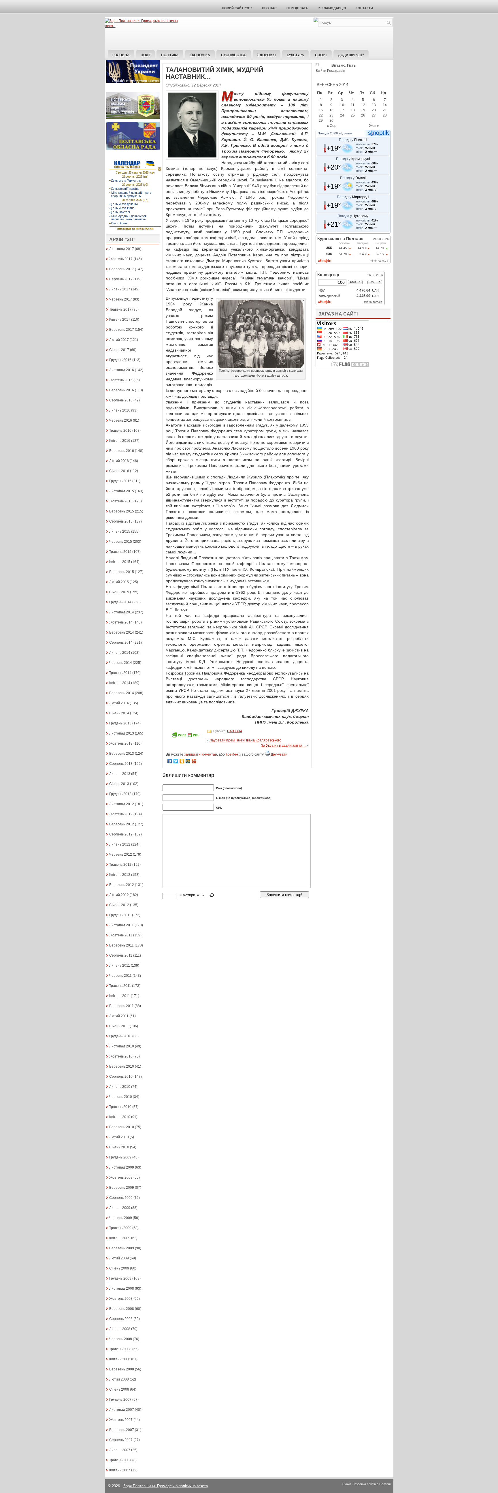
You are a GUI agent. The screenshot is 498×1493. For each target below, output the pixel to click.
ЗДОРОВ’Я (266, 55)
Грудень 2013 (120, 723)
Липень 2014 (119, 653)
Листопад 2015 (121, 491)
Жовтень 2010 (121, 1056)
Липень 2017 (119, 289)
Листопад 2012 (121, 804)
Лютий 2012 (119, 895)
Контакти (364, 8)
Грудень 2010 (120, 1036)
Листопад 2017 (121, 249)
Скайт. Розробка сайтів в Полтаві (366, 1484)
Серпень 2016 (121, 400)
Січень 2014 (119, 713)
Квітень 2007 (119, 1470)
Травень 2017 (120, 309)
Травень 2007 (120, 1460)
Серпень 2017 (121, 279)
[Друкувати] (267, 754)
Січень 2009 (119, 1268)
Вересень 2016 (121, 390)
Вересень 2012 (121, 824)
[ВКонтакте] (170, 761)
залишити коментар (200, 754)
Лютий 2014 (119, 703)
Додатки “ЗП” (351, 55)
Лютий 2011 (119, 1016)
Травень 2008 (120, 1349)
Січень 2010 (119, 1147)
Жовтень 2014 (121, 622)
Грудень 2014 (120, 602)
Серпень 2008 (121, 1319)
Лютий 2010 (119, 1137)
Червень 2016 (120, 420)
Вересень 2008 (121, 1309)
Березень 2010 (121, 1127)
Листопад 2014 (121, 612)
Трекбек (232, 754)
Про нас (269, 8)
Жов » (374, 126)
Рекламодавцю (332, 8)
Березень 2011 (121, 1006)
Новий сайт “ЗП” (237, 8)
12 (363, 105)
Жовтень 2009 (121, 1177)
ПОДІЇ (145, 55)
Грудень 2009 (120, 1157)
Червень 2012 (120, 854)
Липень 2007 (119, 1450)
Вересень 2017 (121, 269)
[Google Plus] (194, 761)
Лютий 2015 (119, 582)
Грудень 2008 (120, 1278)
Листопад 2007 (121, 1410)
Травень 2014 (120, 673)
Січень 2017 (119, 350)
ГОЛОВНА (234, 731)
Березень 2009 (121, 1248)
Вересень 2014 (121, 632)
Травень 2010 (120, 1107)
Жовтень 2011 (120, 935)
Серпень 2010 (121, 1077)
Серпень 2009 (121, 1198)
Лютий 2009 (119, 1258)
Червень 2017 (120, 299)
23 (331, 115)
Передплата (297, 8)
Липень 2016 (119, 410)
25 (353, 115)
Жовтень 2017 (121, 259)
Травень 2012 (120, 865)
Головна (121, 55)
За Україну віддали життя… (283, 745)
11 (352, 105)
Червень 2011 (120, 976)
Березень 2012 (121, 885)
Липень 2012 (119, 844)
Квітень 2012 (119, 875)
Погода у (353, 140)
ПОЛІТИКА (170, 55)
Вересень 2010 (121, 1066)
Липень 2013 (119, 774)
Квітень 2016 (119, 441)
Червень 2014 (120, 663)
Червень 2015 (120, 542)
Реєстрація (336, 71)
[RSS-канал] (316, 21)
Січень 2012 (119, 905)
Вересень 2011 (121, 945)
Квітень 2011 (119, 996)
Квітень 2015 (119, 562)
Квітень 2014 (119, 683)
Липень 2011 (119, 966)
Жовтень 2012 (121, 814)
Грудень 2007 (120, 1400)
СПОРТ (321, 55)
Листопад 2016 (121, 370)
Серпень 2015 (121, 521)
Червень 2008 (120, 1339)
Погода (323, 133)
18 (353, 110)
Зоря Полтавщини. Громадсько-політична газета (165, 1486)
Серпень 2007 (121, 1440)
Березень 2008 (121, 1369)
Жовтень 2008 (121, 1299)
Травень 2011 (120, 986)
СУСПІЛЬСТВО (233, 55)
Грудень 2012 (120, 794)
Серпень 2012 (121, 834)
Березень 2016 (121, 451)
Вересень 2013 (121, 754)
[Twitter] (176, 761)
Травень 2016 (120, 431)
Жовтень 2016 (121, 380)
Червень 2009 (120, 1218)
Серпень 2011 (120, 955)
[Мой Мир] (188, 761)
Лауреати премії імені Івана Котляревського (245, 740)
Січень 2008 (119, 1389)
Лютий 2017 (119, 340)
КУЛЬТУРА (295, 55)
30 (331, 121)
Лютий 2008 (119, 1379)
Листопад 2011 (121, 925)
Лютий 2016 (119, 461)
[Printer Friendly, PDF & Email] (186, 737)
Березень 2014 (121, 693)
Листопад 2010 (121, 1046)
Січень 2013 (119, 784)
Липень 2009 (119, 1208)
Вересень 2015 (121, 511)
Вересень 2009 (121, 1188)
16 (331, 110)
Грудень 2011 (120, 915)
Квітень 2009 (119, 1238)
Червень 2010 (120, 1097)
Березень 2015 (121, 572)
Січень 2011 (119, 1026)
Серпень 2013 (121, 764)
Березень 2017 (121, 330)
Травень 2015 (120, 552)
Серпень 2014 (121, 643)
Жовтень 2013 (121, 743)
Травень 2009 (120, 1228)
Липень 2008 (119, 1329)
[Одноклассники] (182, 761)
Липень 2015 (119, 531)
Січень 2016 (119, 471)
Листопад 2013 (121, 733)
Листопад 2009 (121, 1167)
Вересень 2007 (121, 1430)
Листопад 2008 (121, 1289)
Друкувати (279, 754)
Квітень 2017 (119, 320)
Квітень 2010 (119, 1117)
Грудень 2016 (120, 360)
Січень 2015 (119, 592)
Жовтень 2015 (121, 501)
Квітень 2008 (119, 1359)
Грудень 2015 (120, 481)
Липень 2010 (119, 1087)
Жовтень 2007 (121, 1420)
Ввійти (321, 71)
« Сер (331, 126)
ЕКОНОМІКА (200, 55)
